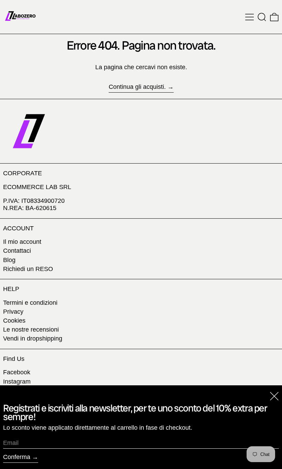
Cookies (14, 320)
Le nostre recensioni (31, 329)
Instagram (17, 381)
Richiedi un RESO (28, 268)
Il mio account (22, 241)
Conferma (16, 457)
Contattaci (17, 250)
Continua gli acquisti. (137, 86)
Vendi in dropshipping (32, 338)
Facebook (16, 372)
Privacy (13, 311)
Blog (9, 260)
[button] (262, 17)
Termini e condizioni (30, 302)
